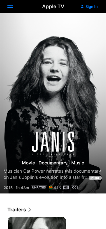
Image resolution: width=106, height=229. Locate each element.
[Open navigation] (13, 6)
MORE (95, 178)
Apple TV (53, 6)
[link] (19, 209)
